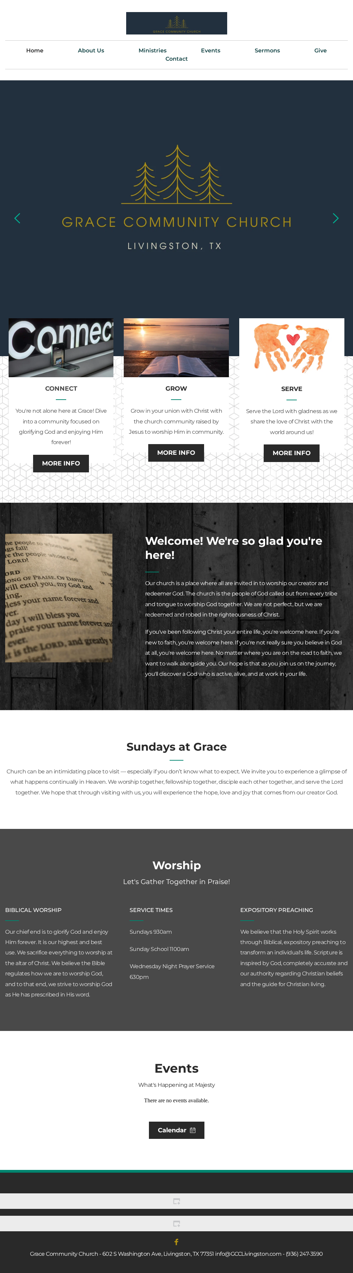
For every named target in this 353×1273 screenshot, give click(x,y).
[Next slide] (335, 218)
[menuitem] (34, 51)
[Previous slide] (17, 218)
